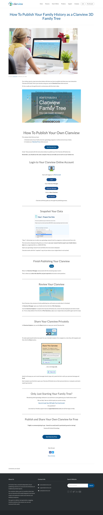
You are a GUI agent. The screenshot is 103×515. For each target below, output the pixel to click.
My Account (90, 3)
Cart (83, 3)
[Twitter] (53, 452)
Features (47, 3)
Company (76, 3)
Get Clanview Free (51, 147)
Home (41, 3)
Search (91, 485)
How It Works (55, 3)
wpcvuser (15, 76)
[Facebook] (50, 452)
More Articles (51, 456)
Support (70, 3)
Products (63, 3)
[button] (51, 106)
